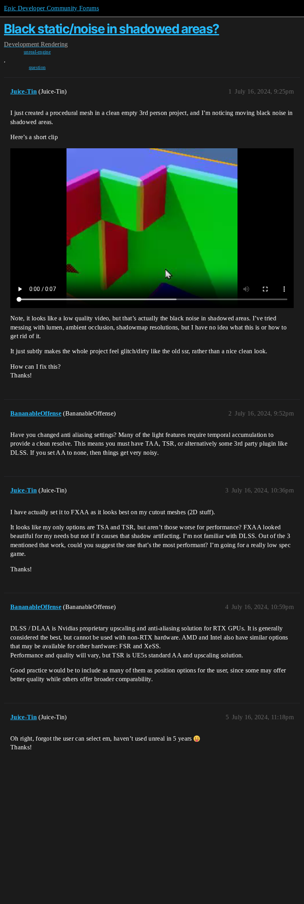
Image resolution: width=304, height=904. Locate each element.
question (37, 67)
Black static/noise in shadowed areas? (111, 28)
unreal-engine (37, 52)
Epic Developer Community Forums (51, 8)
